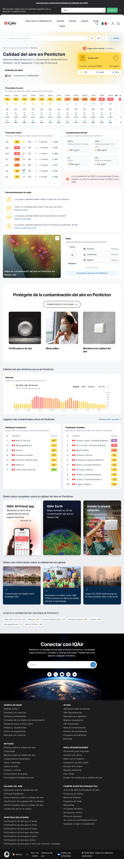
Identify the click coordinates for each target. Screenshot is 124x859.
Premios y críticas (12, 770)
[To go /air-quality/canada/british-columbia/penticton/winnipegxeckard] (32, 445)
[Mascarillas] (62, 328)
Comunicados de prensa (15, 774)
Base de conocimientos (74, 727)
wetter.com (95, 268)
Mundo (5, 48)
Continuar (112, 10)
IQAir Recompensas (72, 712)
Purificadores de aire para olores (19, 840)
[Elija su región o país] (105, 23)
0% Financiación (71, 724)
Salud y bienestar (12, 762)
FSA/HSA (67, 739)
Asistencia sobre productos (76, 709)
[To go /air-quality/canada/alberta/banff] (92, 450)
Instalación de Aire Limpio (75, 762)
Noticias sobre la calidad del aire (20, 747)
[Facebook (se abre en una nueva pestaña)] (49, 674)
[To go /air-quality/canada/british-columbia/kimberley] (92, 460)
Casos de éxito (11, 766)
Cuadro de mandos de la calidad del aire (83, 777)
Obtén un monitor (21, 210)
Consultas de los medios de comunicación (24, 720)
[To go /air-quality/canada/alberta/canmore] (92, 455)
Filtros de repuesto (72, 816)
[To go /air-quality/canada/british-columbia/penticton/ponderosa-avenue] (32, 455)
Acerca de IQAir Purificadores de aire (81, 790)
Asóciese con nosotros (15, 735)
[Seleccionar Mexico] (105, 23)
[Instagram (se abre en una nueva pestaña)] (68, 674)
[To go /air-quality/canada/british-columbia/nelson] (92, 464)
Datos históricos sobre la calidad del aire (24, 797)
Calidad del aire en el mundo (17, 809)
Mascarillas (68, 805)
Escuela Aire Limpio (72, 766)
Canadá (12, 48)
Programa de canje (72, 801)
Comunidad (9, 751)
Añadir (116, 38)
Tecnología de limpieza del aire (19, 777)
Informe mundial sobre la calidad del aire (23, 805)
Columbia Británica (22, 48)
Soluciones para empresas (76, 751)
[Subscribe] (93, 664)
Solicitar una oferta (72, 755)
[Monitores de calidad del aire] (99, 328)
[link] (97, 23)
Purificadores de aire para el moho (20, 825)
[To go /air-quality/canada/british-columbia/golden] (92, 474)
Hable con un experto (73, 759)
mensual (91, 387)
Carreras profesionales (15, 716)
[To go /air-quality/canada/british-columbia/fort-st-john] (92, 445)
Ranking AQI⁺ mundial (109, 419)
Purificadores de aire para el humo (20, 828)
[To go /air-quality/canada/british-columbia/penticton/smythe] (32, 450)
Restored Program (72, 797)
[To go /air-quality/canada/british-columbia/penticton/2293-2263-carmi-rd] (32, 469)
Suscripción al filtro (72, 812)
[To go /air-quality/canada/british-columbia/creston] (92, 479)
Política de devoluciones (75, 731)
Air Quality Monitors (73, 809)
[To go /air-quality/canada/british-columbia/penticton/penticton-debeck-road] (32, 460)
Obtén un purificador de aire (25, 228)
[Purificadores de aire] (25, 328)
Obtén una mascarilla (22, 219)
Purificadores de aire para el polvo (20, 836)
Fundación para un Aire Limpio (18, 724)
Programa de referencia (74, 735)
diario (83, 387)
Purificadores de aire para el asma (20, 821)
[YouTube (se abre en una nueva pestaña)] (62, 674)
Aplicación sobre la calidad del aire (21, 790)
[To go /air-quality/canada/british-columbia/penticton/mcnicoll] (32, 464)
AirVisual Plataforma (13, 793)
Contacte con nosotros (15, 712)
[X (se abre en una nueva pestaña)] (56, 674)
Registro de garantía (73, 720)
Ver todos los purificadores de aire (80, 820)
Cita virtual (68, 774)
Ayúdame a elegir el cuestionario (79, 824)
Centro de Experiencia (14, 731)
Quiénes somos (11, 709)
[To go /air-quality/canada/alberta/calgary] (92, 484)
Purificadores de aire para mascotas (21, 832)
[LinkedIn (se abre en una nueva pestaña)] (74, 674)
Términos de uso (46, 854)
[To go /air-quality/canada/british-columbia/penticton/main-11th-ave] (32, 440)
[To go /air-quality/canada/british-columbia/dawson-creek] (92, 440)
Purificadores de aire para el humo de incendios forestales (32, 843)
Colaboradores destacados (17, 759)
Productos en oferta (73, 793)
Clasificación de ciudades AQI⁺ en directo (24, 801)
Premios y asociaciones (15, 727)
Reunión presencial (72, 770)
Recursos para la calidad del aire (19, 755)
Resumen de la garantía (74, 716)
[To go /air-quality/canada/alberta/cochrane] (92, 469)
